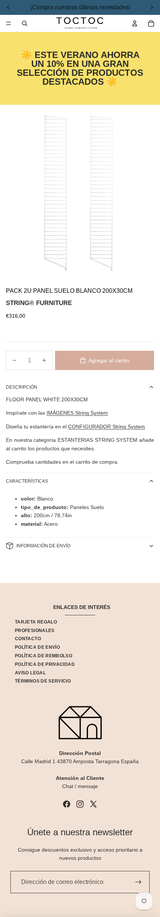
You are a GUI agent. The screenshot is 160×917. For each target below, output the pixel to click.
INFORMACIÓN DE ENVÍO (43, 545)
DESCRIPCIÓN (21, 387)
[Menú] (8, 23)
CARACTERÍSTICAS (27, 481)
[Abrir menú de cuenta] (135, 23)
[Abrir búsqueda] (24, 23)
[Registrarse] (138, 882)
